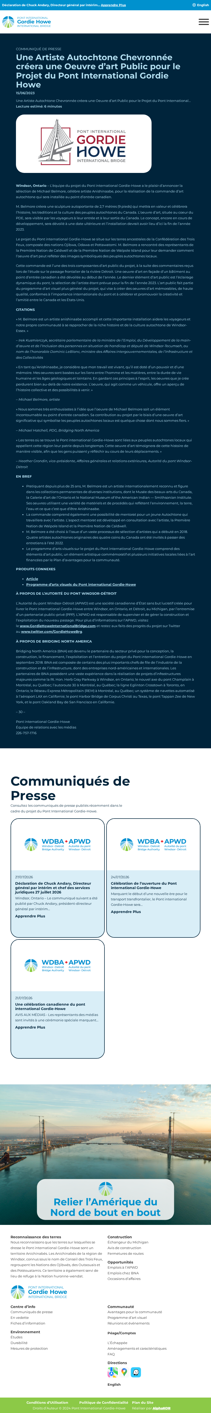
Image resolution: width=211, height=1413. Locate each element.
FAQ (111, 1354)
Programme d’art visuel (127, 1317)
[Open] (204, 22)
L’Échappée (117, 1343)
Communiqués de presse (32, 1312)
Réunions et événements (129, 1323)
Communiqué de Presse (38, 49)
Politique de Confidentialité (103, 1402)
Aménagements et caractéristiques (137, 1348)
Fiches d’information (28, 1323)
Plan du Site (142, 1402)
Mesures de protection (29, 1348)
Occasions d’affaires (124, 1279)
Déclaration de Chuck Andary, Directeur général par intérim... (64, 5)
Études (16, 1337)
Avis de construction (124, 1248)
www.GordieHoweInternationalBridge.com (58, 626)
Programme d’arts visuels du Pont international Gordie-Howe (81, 584)
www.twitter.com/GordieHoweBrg (51, 631)
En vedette (20, 1317)
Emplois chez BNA (123, 1273)
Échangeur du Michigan (128, 1242)
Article (32, 579)
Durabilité (19, 1343)
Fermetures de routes (126, 1253)
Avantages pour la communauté (135, 1312)
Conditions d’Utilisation (47, 1402)
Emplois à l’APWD (123, 1267)
